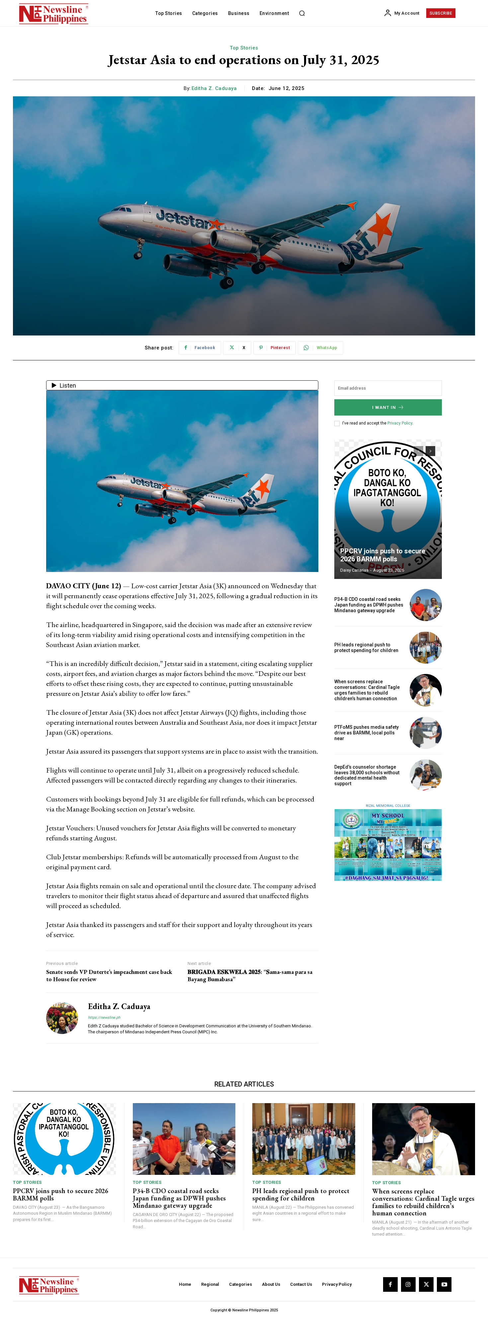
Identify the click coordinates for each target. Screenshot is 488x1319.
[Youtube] (444, 1284)
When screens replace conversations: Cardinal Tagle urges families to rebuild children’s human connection (367, 690)
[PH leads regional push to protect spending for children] (426, 647)
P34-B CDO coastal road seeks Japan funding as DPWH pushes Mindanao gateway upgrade (368, 605)
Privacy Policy (399, 423)
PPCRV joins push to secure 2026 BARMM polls (382, 555)
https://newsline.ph (104, 1017)
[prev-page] (418, 451)
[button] (301, 13)
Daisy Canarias (354, 570)
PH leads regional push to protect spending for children (366, 647)
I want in (384, 407)
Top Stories (244, 48)
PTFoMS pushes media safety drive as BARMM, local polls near (366, 732)
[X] (426, 1284)
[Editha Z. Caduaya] (62, 1017)
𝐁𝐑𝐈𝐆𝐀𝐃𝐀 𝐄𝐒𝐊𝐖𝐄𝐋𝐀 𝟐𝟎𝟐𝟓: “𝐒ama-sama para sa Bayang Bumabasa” (250, 975)
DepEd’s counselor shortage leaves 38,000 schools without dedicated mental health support (366, 775)
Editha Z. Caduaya (214, 88)
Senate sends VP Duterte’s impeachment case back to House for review (109, 975)
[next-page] (430, 451)
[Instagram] (408, 1284)
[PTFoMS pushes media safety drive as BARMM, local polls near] (426, 733)
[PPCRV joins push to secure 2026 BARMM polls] (388, 509)
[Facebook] (390, 1284)
